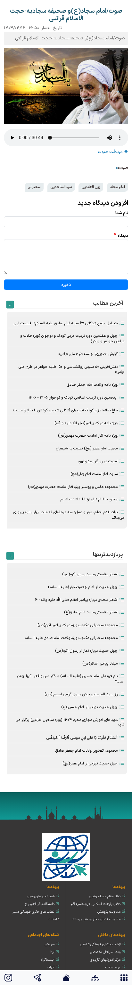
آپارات (50, 967)
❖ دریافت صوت (113, 152)
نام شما (121, 213)
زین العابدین (91, 187)
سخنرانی (34, 187)
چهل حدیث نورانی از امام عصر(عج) (90, 763)
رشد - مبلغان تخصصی (105, 952)
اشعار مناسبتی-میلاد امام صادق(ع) (91, 612)
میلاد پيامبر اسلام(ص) (100, 663)
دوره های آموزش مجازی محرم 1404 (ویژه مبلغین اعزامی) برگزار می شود (70, 722)
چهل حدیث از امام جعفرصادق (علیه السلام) (83, 587)
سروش (49, 944)
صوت (123, 168)
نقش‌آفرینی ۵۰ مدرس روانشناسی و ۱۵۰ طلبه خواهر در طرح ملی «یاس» (71, 369)
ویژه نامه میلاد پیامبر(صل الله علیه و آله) (86, 423)
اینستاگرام (47, 960)
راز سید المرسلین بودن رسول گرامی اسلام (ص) (81, 694)
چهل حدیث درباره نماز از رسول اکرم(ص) (86, 651)
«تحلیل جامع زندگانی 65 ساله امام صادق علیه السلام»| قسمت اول (66, 323)
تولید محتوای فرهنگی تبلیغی (100, 944)
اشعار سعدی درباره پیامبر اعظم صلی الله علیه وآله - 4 (76, 600)
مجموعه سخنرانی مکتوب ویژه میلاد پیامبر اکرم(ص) (77, 625)
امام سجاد (117, 187)
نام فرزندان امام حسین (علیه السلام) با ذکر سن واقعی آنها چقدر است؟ (70, 678)
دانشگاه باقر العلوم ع (39, 904)
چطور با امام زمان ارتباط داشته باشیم (89, 499)
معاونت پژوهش (108, 912)
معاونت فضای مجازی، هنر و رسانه (96, 919)
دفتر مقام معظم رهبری (104, 896)
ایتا (52, 952)
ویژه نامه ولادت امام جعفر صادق (92, 385)
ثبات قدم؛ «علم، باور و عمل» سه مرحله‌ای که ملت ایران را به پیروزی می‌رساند (68, 515)
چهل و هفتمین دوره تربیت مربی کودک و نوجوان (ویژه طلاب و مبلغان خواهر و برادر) (72, 338)
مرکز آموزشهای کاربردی (105, 960)
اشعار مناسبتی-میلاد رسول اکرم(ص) (90, 574)
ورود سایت (112, 967)
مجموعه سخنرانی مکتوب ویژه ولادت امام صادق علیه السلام (71, 638)
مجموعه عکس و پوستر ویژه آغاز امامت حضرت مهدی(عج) (73, 487)
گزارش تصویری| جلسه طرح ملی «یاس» (88, 354)
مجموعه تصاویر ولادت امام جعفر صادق (86, 751)
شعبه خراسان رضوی (40, 896)
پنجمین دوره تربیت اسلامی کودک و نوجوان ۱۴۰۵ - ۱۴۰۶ (73, 397)
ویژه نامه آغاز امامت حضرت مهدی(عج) (88, 436)
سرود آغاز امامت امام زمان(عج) (94, 474)
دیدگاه (123, 236)
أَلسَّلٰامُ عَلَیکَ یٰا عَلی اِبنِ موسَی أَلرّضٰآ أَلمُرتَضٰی (82, 738)
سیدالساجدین (61, 187)
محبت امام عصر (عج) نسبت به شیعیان (87, 448)
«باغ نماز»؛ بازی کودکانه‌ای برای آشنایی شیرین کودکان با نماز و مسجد (65, 410)
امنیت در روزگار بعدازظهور (98, 461)
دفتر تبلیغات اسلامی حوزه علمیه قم (95, 904)
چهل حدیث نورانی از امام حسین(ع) (89, 707)
